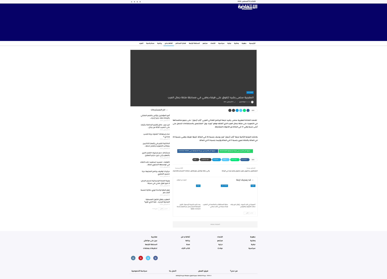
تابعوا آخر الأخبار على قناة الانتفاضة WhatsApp (235, 151)
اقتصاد (212, 43)
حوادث (220, 248)
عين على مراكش (150, 240)
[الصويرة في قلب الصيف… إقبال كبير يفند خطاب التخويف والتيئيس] (242, 194)
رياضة (187, 240)
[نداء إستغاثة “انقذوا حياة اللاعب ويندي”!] (134, 136)
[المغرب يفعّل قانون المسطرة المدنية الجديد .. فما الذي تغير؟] (134, 201)
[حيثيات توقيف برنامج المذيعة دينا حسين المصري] (134, 173)
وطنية (236, 43)
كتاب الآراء (186, 248)
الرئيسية (252, 43)
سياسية (221, 43)
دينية (220, 244)
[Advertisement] (193, 26)
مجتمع (205, 43)
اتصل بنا (172, 271)
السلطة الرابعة (194, 43)
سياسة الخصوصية (139, 271)
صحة (188, 244)
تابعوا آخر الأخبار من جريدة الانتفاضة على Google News (197, 151)
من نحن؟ (234, 271)
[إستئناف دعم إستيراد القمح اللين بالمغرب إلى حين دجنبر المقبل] (134, 155)
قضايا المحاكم (181, 43)
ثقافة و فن (169, 43)
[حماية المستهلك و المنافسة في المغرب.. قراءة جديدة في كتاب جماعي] (215, 194)
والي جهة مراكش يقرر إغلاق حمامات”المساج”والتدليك (191, 171)
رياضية (159, 43)
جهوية (244, 43)
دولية (229, 43)
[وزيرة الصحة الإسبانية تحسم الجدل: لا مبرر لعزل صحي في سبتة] (134, 183)
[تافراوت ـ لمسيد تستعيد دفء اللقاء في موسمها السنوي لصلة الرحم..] (134, 164)
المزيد (141, 43)
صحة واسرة (150, 43)
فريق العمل (203, 271)
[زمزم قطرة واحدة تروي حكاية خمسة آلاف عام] (134, 192)
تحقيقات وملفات (150, 248)
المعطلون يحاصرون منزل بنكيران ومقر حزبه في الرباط (239, 171)
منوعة (198, 186)
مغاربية (154, 237)
